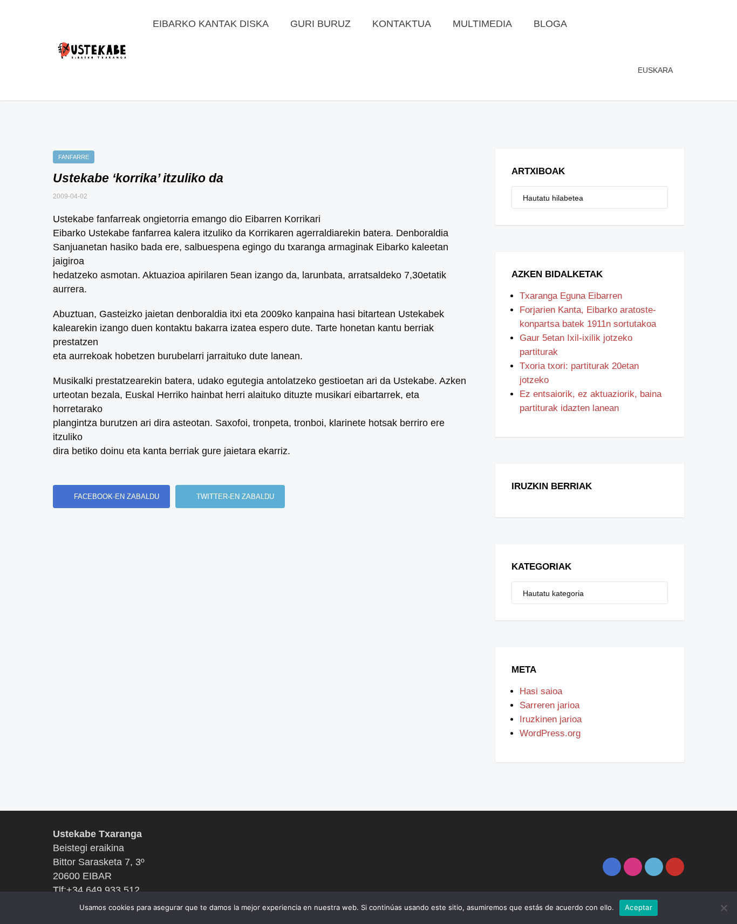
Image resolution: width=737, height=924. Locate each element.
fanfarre (73, 157)
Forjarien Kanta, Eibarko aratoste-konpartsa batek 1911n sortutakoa (588, 317)
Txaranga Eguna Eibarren (571, 296)
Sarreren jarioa (549, 705)
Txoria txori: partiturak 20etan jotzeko (579, 373)
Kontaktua (401, 23)
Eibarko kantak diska (211, 23)
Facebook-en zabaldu (115, 496)
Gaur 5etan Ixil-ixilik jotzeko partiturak (576, 345)
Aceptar (638, 907)
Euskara (655, 70)
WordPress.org (550, 733)
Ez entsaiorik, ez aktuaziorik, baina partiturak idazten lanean (590, 401)
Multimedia (482, 23)
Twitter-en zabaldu (234, 496)
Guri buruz (320, 23)
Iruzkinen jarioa (551, 719)
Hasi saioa (541, 691)
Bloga (550, 23)
